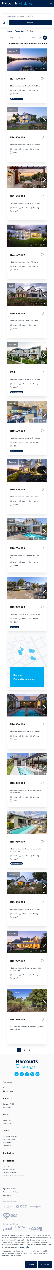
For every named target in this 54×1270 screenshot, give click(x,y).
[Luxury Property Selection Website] (7, 1207)
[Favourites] (42, 78)
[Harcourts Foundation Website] (21, 1207)
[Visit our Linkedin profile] (22, 1074)
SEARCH (30, 22)
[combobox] (19, 16)
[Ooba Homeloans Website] (10, 1216)
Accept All (45, 1264)
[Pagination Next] (40, 1050)
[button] (44, 62)
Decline (31, 1264)
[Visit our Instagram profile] (27, 1074)
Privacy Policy (24, 1247)
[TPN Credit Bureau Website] (7, 1229)
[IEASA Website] (35, 1229)
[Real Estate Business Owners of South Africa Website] (20, 1229)
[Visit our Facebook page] (16, 1074)
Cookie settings (16, 1264)
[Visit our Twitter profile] (32, 1074)
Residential (19, 31)
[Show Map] (45, 38)
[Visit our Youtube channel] (37, 1074)
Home (9, 31)
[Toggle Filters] (5, 22)
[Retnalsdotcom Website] (35, 1206)
